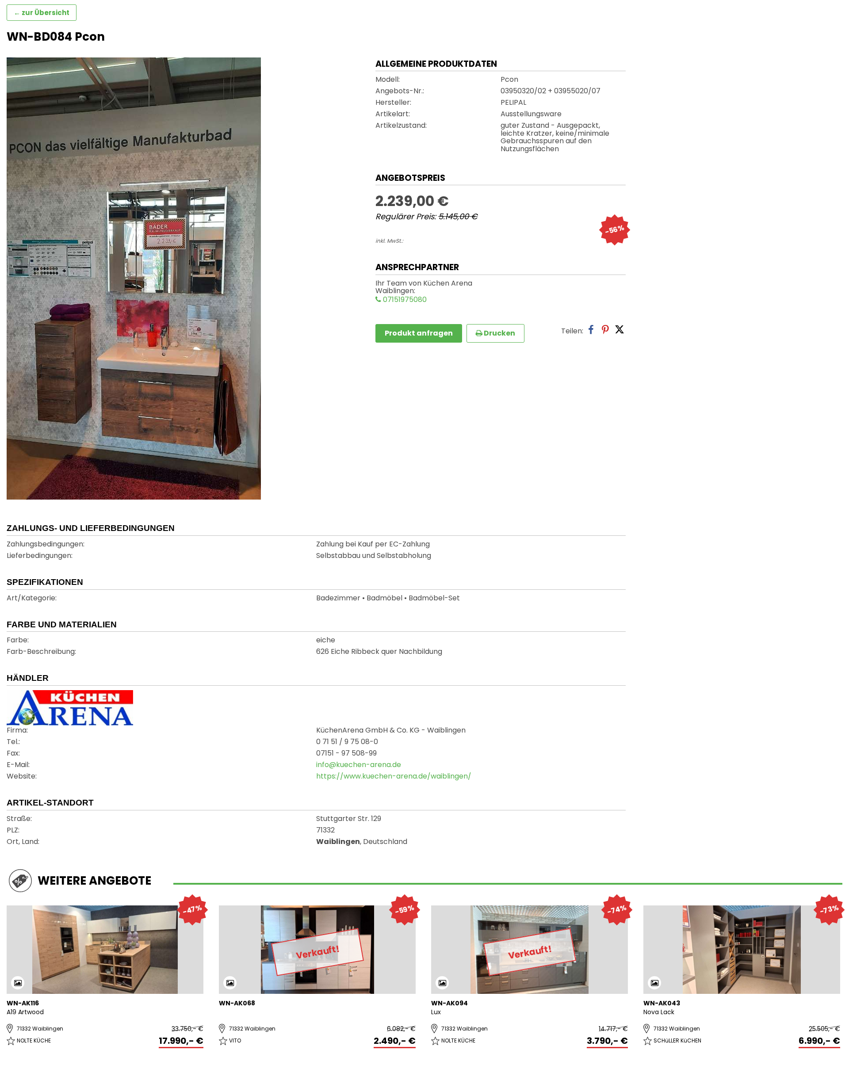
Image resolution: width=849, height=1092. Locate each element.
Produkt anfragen (419, 333)
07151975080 (404, 300)
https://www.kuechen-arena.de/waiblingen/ (393, 776)
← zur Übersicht (41, 12)
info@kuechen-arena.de (358, 765)
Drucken (498, 333)
